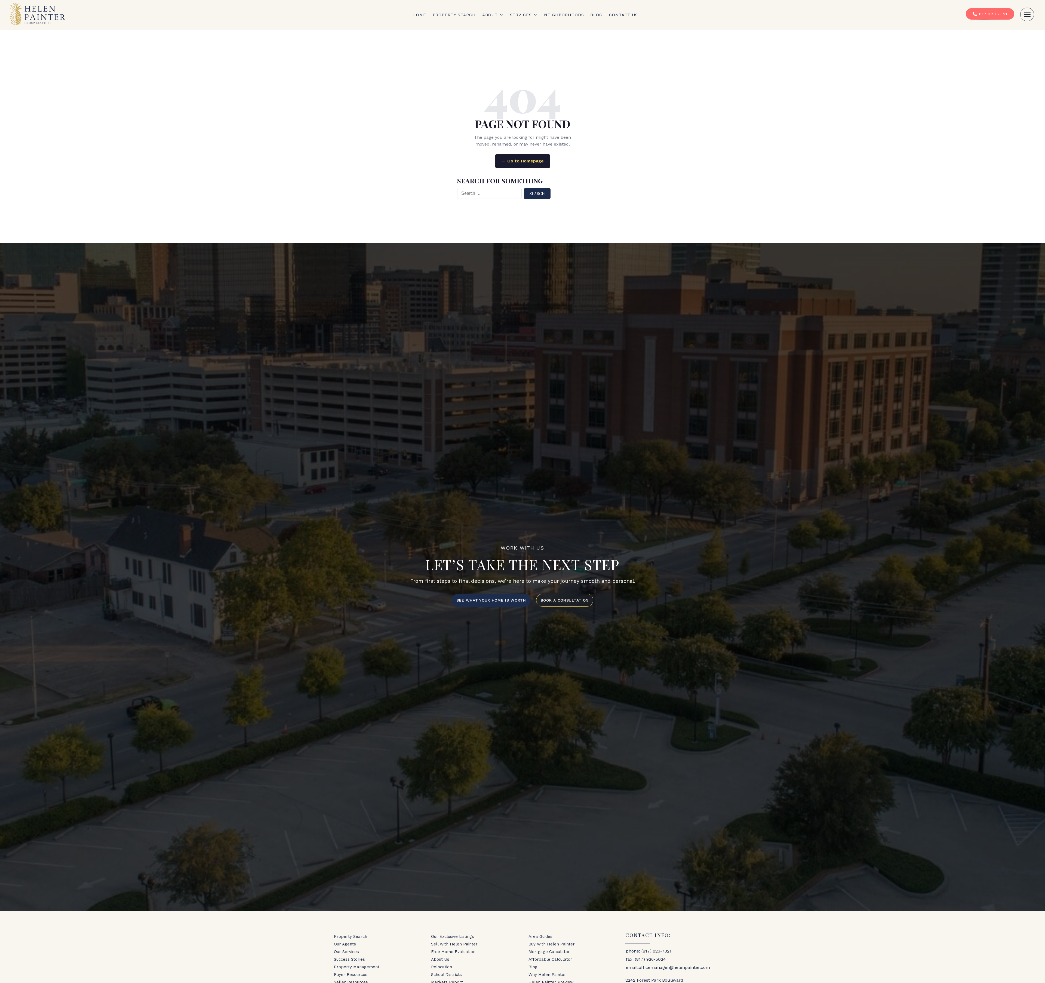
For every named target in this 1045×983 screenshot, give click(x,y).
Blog (596, 15)
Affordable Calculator (550, 959)
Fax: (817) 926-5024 (646, 959)
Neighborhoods (564, 15)
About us (440, 959)
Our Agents (345, 944)
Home (419, 15)
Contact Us (623, 15)
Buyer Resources (350, 974)
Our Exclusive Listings (452, 936)
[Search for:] (489, 193)
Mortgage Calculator (549, 951)
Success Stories (349, 959)
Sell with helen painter (454, 944)
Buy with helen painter (551, 944)
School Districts (446, 974)
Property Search (454, 15)
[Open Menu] (1027, 14)
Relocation (441, 966)
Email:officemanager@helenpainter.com (668, 967)
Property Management (356, 966)
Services (521, 15)
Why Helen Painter (547, 974)
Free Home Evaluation (453, 951)
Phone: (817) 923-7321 (648, 951)
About (490, 15)
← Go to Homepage (523, 161)
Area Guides (540, 936)
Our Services (346, 951)
